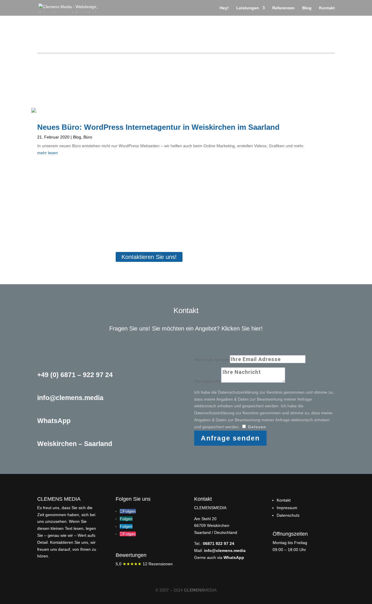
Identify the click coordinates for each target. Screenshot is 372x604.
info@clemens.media (225, 550)
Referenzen (283, 8)
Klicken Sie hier (241, 328)
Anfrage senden (230, 438)
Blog (307, 8)
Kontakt (327, 8)
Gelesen (257, 426)
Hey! (224, 8)
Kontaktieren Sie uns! (149, 257)
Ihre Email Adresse (211, 359)
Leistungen (247, 8)
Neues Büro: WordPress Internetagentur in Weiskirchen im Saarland (158, 127)
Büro (87, 137)
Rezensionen (144, 564)
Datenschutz (288, 515)
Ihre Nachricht (207, 381)
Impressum (287, 507)
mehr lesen (47, 152)
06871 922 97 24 (218, 543)
